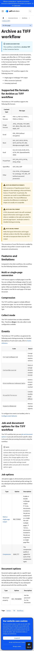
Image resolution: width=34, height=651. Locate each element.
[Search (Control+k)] (30, 11)
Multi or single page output (6, 519)
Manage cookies (17, 646)
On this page (6, 25)
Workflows (20, 610)
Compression (7, 554)
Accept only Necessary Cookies (17, 642)
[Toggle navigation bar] (2, 11)
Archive (9, 610)
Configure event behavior (9, 416)
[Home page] (3, 18)
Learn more (17, 5)
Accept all (17, 638)
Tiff (14, 610)
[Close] (33, 3)
